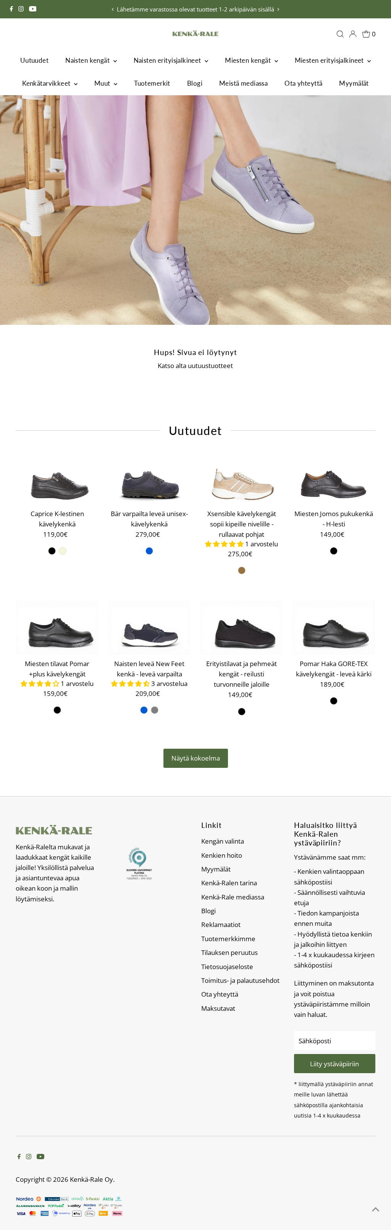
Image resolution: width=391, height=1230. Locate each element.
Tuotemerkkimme (228, 938)
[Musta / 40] (57, 710)
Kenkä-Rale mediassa (232, 897)
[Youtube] (33, 9)
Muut (103, 83)
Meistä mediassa (243, 83)
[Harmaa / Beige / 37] (154, 710)
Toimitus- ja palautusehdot (240, 980)
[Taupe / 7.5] (242, 570)
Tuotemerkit (152, 83)
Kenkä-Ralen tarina (229, 882)
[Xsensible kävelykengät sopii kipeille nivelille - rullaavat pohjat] (241, 477)
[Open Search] (340, 34)
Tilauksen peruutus (229, 952)
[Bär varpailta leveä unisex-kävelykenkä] (149, 477)
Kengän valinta (222, 841)
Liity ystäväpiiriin (334, 1063)
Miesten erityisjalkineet (330, 60)
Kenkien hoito (221, 855)
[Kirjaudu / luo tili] (352, 34)
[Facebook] (11, 9)
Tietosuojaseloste (227, 966)
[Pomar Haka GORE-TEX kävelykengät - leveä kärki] (333, 627)
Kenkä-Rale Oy (91, 1179)
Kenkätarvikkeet (47, 83)
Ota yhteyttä (303, 83)
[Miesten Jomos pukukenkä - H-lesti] (333, 477)
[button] (225, 543)
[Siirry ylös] (375, 1209)
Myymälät (353, 83)
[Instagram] (21, 9)
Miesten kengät (248, 60)
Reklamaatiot (221, 924)
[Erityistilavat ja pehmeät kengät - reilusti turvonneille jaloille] (241, 627)
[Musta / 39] (242, 711)
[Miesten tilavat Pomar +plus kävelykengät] (57, 627)
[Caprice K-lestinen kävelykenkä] (57, 477)
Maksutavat (218, 1008)
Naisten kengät (88, 60)
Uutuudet (34, 60)
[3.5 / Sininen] (149, 551)
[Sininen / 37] (144, 710)
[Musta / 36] (52, 551)
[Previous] (113, 9)
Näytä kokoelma (195, 758)
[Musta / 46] (334, 551)
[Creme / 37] (62, 551)
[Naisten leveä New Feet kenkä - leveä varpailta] (149, 627)
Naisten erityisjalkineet (168, 60)
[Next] (277, 9)
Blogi (194, 83)
